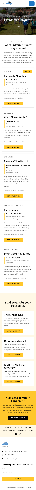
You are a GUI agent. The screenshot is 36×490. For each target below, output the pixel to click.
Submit (18, 479)
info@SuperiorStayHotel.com (13, 459)
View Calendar (13, 331)
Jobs (31, 430)
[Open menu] (3, 4)
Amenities (8, 427)
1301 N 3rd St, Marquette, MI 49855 (15, 451)
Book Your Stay (18, 418)
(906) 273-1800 (9, 455)
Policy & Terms (9, 430)
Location (18, 427)
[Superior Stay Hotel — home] (17, 4)
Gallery (28, 427)
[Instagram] (20, 434)
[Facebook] (16, 434)
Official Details (13, 103)
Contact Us (22, 430)
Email (3, 469)
